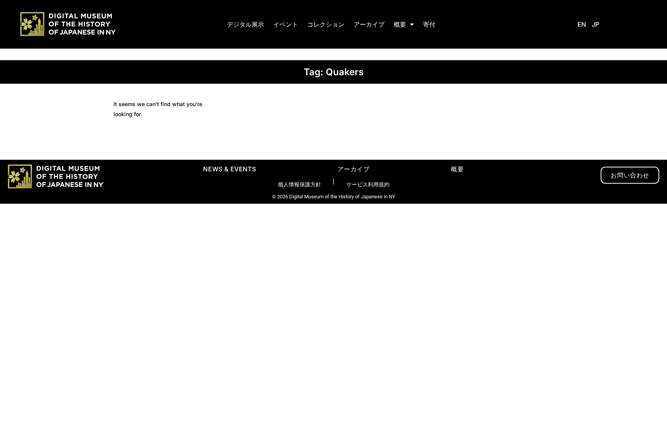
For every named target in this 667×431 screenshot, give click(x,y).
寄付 (429, 24)
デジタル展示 (245, 24)
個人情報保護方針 (299, 184)
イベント (285, 24)
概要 (400, 24)
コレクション (325, 24)
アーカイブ (369, 24)
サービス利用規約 (367, 184)
